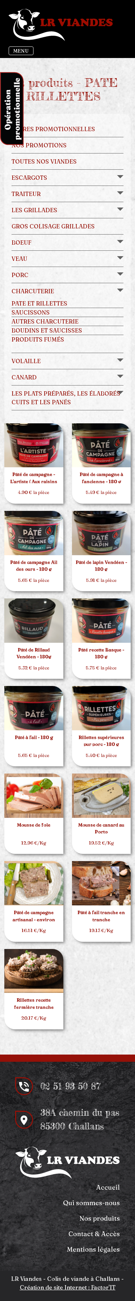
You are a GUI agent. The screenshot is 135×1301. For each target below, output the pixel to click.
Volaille (26, 361)
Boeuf (21, 242)
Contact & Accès (94, 1234)
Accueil (108, 1187)
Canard (24, 377)
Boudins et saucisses (47, 330)
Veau (19, 258)
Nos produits (100, 1218)
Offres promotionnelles (53, 129)
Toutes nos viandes (44, 161)
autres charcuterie (45, 321)
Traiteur (26, 193)
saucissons (31, 312)
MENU (21, 51)
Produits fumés (38, 339)
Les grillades (34, 210)
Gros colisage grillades (53, 226)
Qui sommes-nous (91, 1203)
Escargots (29, 177)
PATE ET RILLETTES (39, 303)
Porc (20, 275)
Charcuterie (33, 291)
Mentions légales (93, 1249)
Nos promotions (39, 145)
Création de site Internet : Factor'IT (68, 1287)
